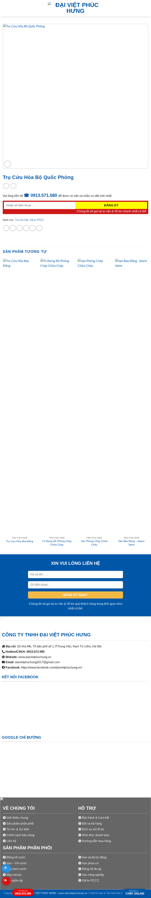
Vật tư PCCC (37, 219)
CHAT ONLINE (135, 892)
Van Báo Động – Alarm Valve (131, 543)
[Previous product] (13, 186)
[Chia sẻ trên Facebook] (13, 228)
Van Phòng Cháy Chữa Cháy (94, 543)
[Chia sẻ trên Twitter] (19, 228)
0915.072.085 (23, 892)
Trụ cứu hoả (21, 219)
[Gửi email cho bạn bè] (26, 228)
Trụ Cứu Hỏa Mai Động (19, 541)
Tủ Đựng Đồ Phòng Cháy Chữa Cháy (57, 543)
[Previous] (3, 406)
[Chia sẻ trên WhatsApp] (6, 228)
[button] (5, 8)
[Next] (148, 406)
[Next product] (6, 186)
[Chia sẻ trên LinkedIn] (39, 228)
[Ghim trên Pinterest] (33, 228)
